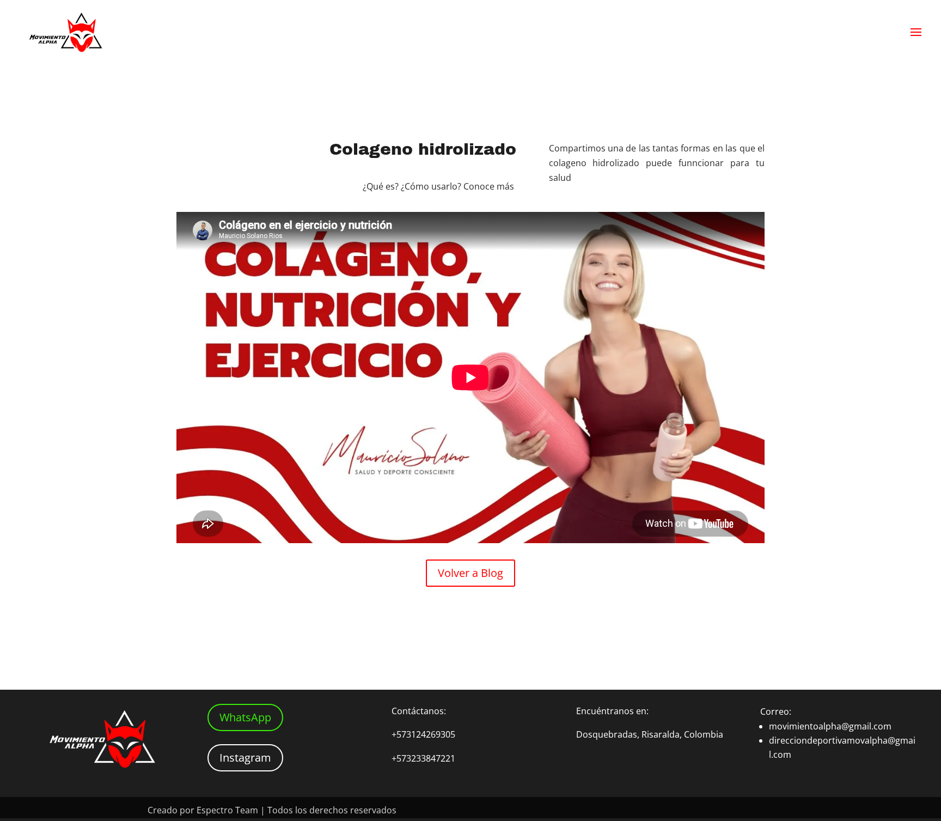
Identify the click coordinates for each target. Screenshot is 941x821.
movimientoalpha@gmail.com (830, 726)
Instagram (245, 757)
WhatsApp (245, 717)
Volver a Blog (470, 572)
